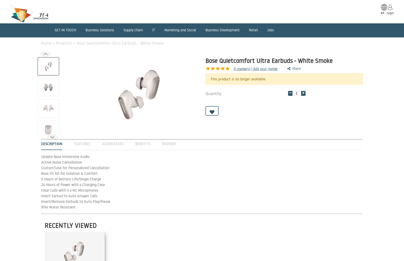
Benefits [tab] (143, 143)
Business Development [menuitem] (223, 30)
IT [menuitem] (153, 30)
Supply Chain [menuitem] (133, 30)
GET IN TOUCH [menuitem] (65, 30)
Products (64, 43)
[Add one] (303, 93)
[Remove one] (290, 93)
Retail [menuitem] (253, 30)
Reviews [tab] (169, 143)
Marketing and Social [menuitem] (180, 30)
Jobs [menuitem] (270, 30)
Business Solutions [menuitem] (100, 30)
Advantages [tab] (113, 143)
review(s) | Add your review (256, 69)
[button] (52, 137)
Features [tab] (82, 143)
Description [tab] (51, 143)
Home (47, 43)
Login (390, 13)
